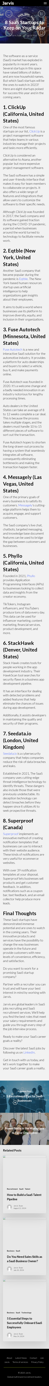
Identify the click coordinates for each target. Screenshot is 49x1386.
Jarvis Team (16, 35)
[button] (45, 3)
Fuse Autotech (12, 349)
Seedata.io (10, 753)
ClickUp (34, 131)
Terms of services (20, 1362)
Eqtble (23, 279)
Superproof (10, 834)
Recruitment (12, 1189)
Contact (33, 1358)
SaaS (24, 15)
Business (11, 1251)
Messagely (25, 505)
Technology (26, 1312)
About (9, 1358)
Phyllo (31, 576)
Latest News (21, 1358)
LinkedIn (29, 1052)
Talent (27, 1189)
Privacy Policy (37, 1362)
